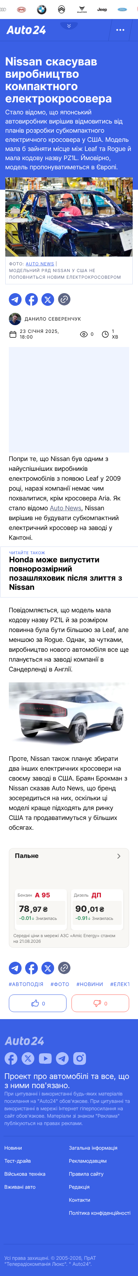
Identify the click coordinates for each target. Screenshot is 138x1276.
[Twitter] (28, 1058)
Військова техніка (25, 1174)
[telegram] (15, 299)
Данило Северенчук (53, 319)
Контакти (79, 1200)
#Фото (60, 984)
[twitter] (47, 299)
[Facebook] (11, 1058)
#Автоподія (26, 984)
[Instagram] (79, 1058)
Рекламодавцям (88, 1161)
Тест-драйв (18, 1161)
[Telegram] (62, 1058)
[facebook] (31, 299)
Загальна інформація (93, 1148)
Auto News (65, 508)
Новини (13, 1148)
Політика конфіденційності (100, 1213)
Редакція (79, 1187)
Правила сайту (86, 1174)
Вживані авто (20, 1187)
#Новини (89, 984)
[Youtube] (45, 1058)
